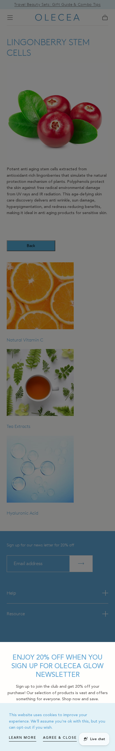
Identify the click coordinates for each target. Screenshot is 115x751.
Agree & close (60, 737)
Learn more (22, 737)
